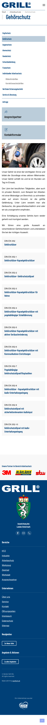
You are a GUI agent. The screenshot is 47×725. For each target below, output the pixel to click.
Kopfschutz (7, 33)
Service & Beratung (9, 94)
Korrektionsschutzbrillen (14, 83)
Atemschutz (7, 50)
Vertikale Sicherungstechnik (13, 89)
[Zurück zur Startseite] (16, 5)
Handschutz (7, 56)
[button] (44, 5)
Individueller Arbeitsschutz (12, 73)
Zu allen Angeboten (10, 661)
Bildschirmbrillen (12, 79)
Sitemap (5, 625)
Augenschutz (7, 44)
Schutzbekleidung (9, 62)
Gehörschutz (7, 39)
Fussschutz (7, 67)
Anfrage (5, 102)
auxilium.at (16, 681)
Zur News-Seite (9, 643)
